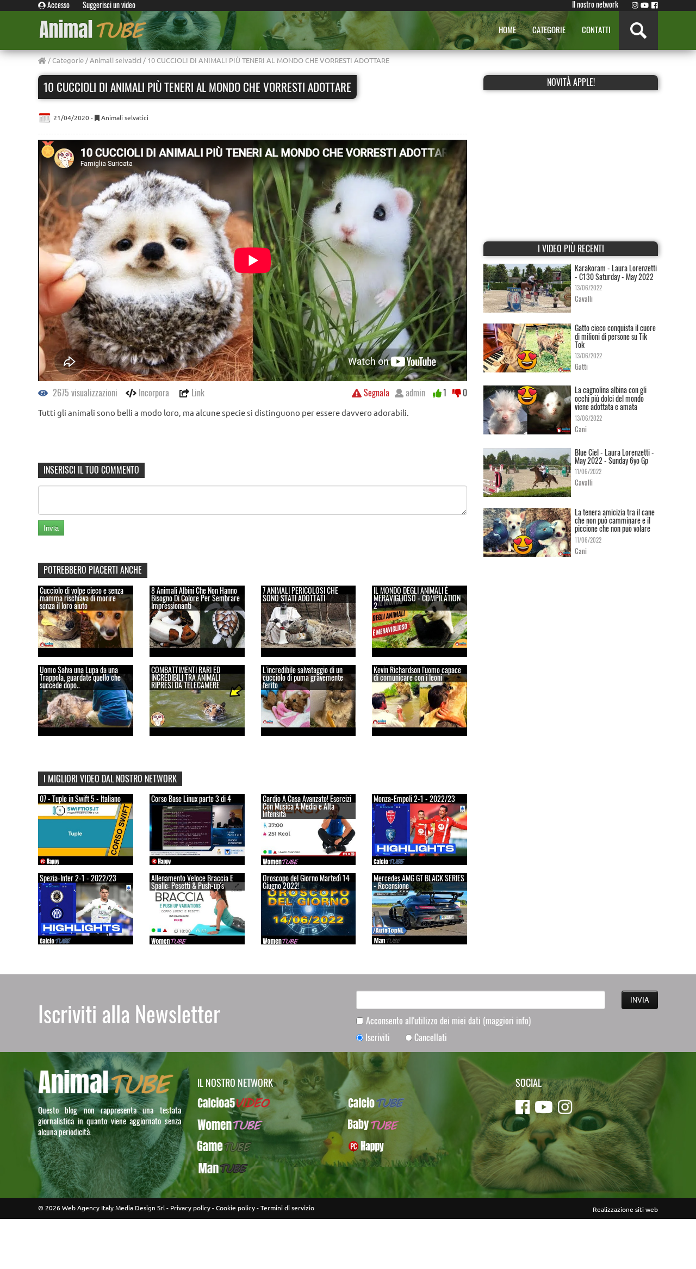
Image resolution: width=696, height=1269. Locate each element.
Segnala (375, 392)
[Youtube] (645, 5)
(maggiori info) (507, 1020)
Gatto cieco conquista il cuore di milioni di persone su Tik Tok (615, 336)
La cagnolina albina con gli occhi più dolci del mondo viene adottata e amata (611, 398)
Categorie (68, 60)
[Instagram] (635, 5)
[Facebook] (654, 5)
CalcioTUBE (366, 1102)
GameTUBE (215, 1146)
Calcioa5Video (220, 1102)
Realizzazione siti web (625, 1209)
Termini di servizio (287, 1207)
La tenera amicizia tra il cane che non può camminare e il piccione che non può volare (615, 520)
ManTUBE (212, 1167)
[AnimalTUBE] (93, 28)
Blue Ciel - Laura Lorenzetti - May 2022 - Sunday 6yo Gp (614, 456)
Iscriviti (377, 1037)
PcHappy (362, 1146)
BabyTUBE (364, 1124)
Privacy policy (190, 1207)
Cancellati (430, 1037)
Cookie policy (235, 1207)
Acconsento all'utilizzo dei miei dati (448, 1021)
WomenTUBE (217, 1124)
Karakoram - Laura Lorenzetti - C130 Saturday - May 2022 (616, 272)
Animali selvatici (115, 60)
